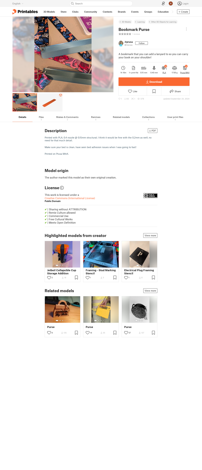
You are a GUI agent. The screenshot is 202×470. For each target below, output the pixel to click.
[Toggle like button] (49, 278)
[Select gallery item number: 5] (67, 265)
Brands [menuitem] (122, 11)
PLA (164, 72)
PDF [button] (154, 130)
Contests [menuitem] (107, 11)
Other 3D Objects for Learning (163, 22)
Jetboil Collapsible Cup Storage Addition (61, 272)
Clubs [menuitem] (75, 11)
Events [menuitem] (135, 11)
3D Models (126, 22)
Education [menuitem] (163, 11)
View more (150, 235)
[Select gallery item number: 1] (57, 265)
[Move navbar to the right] (172, 11)
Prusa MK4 (184, 72)
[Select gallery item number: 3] (62, 265)
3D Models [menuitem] (49, 11)
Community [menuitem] (90, 11)
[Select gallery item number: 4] (65, 265)
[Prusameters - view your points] (171, 3)
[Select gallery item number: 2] (60, 265)
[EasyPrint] (163, 3)
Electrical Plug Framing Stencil (139, 272)
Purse (51, 326)
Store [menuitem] (63, 11)
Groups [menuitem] (148, 11)
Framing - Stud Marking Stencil (101, 272)
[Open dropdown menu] (186, 29)
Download (155, 81)
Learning (141, 22)
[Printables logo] (25, 12)
